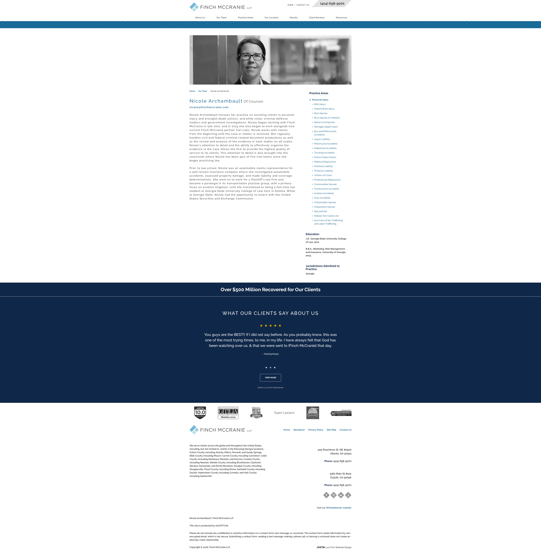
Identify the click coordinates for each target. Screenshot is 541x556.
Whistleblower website (338, 507)
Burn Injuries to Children (327, 117)
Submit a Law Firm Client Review (270, 388)
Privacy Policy (315, 429)
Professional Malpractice (327, 179)
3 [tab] (275, 367)
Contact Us (302, 5)
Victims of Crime (323, 175)
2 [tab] (270, 367)
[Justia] (348, 495)
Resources (341, 17)
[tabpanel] (270, 339)
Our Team (221, 17)
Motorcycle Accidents (326, 143)
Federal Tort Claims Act (326, 216)
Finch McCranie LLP (219, 547)
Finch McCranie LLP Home (220, 7)
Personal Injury (320, 99)
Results (294, 17)
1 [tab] (266, 367)
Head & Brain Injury (324, 108)
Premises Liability (323, 166)
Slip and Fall (320, 211)
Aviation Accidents (324, 193)
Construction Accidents (326, 188)
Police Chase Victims (325, 157)
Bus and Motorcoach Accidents (325, 133)
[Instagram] (333, 495)
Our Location (271, 17)
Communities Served (325, 184)
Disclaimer (299, 429)
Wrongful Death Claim (326, 126)
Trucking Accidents (324, 152)
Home (290, 5)
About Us (200, 17)
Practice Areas (245, 17)
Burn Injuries (320, 113)
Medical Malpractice (325, 161)
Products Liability (323, 170)
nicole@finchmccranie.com (209, 107)
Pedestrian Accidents (325, 148)
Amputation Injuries (324, 206)
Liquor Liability (322, 139)
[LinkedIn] (341, 495)
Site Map (331, 429)
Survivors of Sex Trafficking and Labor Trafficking (328, 222)
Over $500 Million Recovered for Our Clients (271, 289)
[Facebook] (326, 495)
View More (270, 377)
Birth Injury (320, 104)
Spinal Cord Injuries (324, 122)
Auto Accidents (322, 197)
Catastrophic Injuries (325, 202)
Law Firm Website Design (334, 547)
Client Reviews (317, 17)
